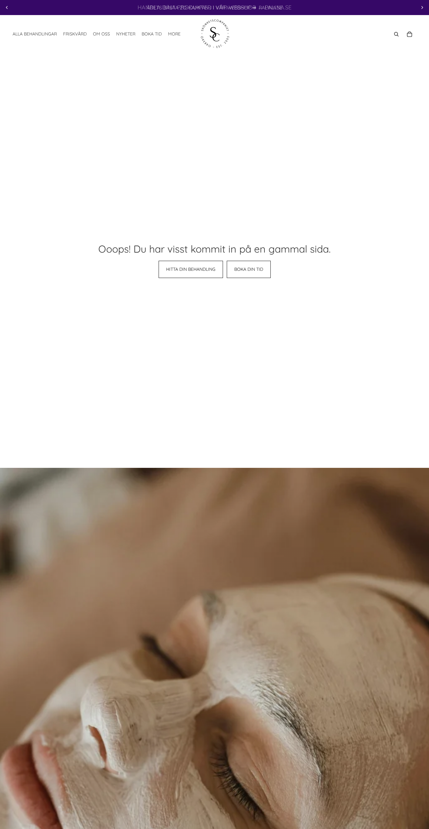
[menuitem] (174, 34)
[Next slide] (422, 7)
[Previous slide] (7, 7)
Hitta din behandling (190, 269)
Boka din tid (248, 269)
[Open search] (396, 34)
